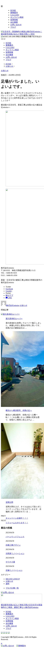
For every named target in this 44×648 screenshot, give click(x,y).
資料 (7, 584)
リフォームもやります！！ (17, 523)
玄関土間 (9, 502)
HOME (13, 10)
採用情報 (14, 20)
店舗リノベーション (14, 570)
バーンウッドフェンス (15, 537)
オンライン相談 (16, 17)
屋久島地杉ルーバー (14, 319)
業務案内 (14, 13)
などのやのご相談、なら (21, 606)
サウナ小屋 (10, 562)
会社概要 (14, 22)
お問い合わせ (16, 25)
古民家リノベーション (15, 553)
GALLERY (14, 15)
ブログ (13, 27)
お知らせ (23, 305)
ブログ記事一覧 (12, 588)
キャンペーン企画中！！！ (17, 518)
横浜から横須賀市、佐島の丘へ (19, 410)
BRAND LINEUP (13, 579)
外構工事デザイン (13, 545)
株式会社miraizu (12, 305)
